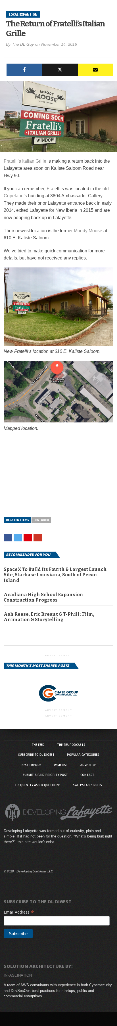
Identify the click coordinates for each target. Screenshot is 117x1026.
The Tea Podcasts (71, 744)
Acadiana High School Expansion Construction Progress (43, 597)
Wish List (61, 764)
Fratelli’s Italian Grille (25, 161)
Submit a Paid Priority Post (45, 774)
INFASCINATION (18, 975)
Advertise (88, 764)
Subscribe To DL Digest (36, 754)
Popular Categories (83, 754)
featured (41, 520)
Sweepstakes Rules (87, 785)
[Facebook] (24, 70)
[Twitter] (60, 70)
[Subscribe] (95, 70)
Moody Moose (88, 230)
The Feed (38, 744)
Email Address (19, 912)
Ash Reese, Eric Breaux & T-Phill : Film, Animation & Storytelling (49, 617)
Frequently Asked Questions (37, 785)
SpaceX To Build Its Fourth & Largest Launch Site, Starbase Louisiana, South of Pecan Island (55, 575)
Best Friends (31, 764)
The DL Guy (23, 44)
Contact (87, 774)
